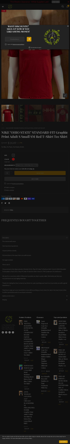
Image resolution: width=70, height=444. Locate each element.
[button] (29, 39)
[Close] (68, 26)
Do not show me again (36, 47)
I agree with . (15, 44)
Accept (63, 441)
